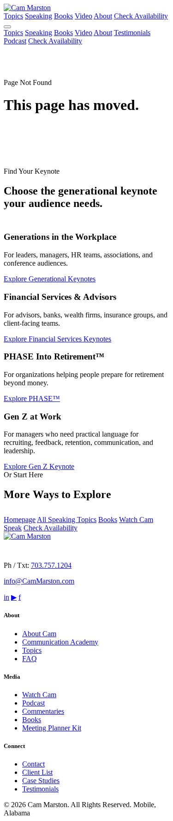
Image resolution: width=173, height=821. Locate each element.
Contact (33, 764)
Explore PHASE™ (32, 398)
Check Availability (141, 16)
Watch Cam (39, 695)
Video (83, 16)
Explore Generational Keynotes (49, 279)
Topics (13, 16)
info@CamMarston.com (39, 581)
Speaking (38, 16)
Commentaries (43, 711)
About (103, 16)
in (6, 597)
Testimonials (132, 32)
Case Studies (41, 781)
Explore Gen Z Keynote (39, 466)
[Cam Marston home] (27, 8)
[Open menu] (7, 26)
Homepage (20, 519)
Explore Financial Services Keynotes (57, 339)
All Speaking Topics (66, 519)
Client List (37, 772)
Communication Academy (60, 642)
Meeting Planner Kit (51, 728)
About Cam (39, 634)
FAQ (29, 659)
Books (63, 16)
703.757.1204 (51, 565)
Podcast (15, 41)
